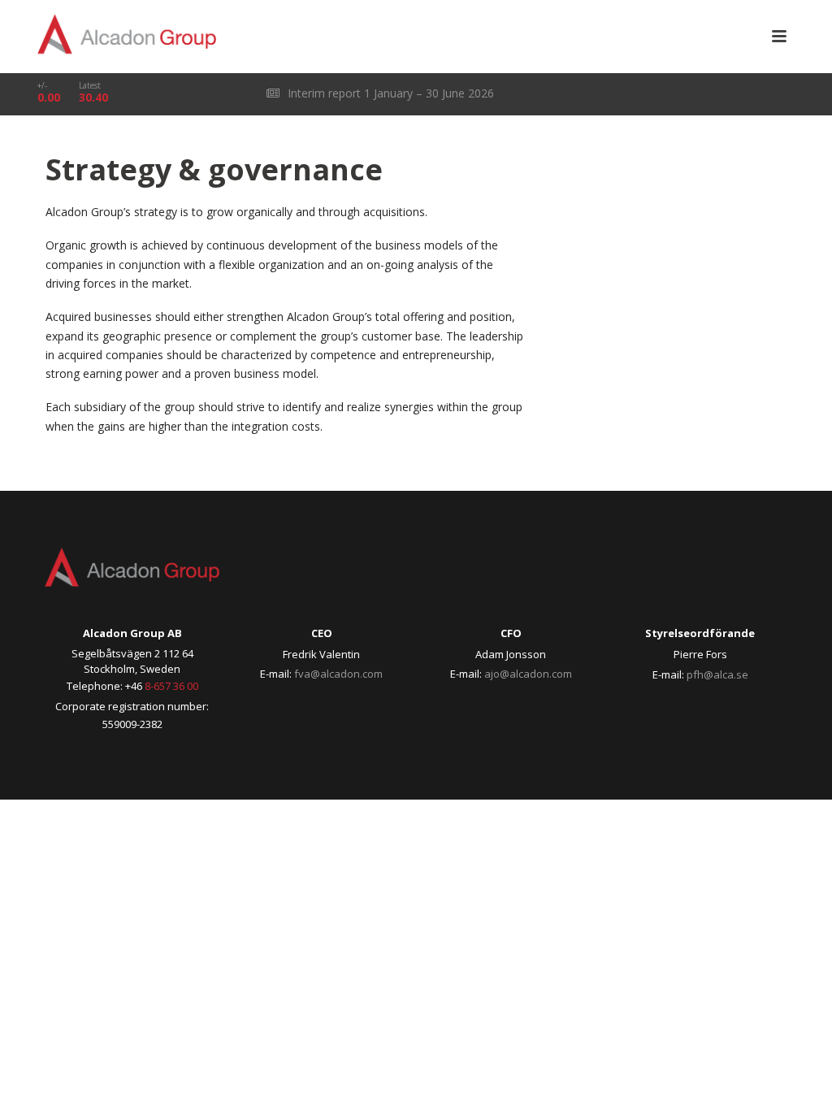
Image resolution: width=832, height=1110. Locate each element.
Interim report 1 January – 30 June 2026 (389, 93)
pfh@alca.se (717, 674)
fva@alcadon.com (338, 673)
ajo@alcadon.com (528, 673)
